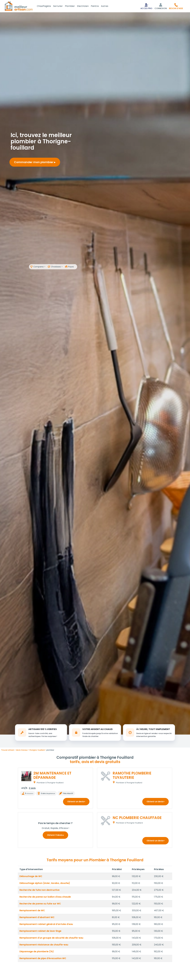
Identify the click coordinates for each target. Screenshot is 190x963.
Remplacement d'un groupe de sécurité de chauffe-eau (51, 937)
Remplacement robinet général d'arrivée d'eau (46, 924)
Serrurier (58, 6)
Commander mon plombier (34, 162)
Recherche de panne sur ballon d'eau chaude (45, 896)
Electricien (83, 6)
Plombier (70, 6)
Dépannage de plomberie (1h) (36, 951)
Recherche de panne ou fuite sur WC (40, 903)
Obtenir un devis (75, 801)
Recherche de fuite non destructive (39, 890)
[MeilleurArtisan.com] (19, 5)
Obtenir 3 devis (55, 835)
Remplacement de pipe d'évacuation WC (42, 958)
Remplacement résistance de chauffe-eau (43, 944)
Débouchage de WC (30, 876)
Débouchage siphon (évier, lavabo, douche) (44, 883)
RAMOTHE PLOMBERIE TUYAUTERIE (132, 775)
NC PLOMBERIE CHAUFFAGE (137, 817)
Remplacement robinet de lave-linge (40, 931)
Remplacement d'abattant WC (37, 917)
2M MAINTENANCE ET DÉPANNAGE (52, 775)
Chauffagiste (44, 6)
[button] (176, 6)
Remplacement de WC (32, 910)
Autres (104, 6)
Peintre (95, 6)
